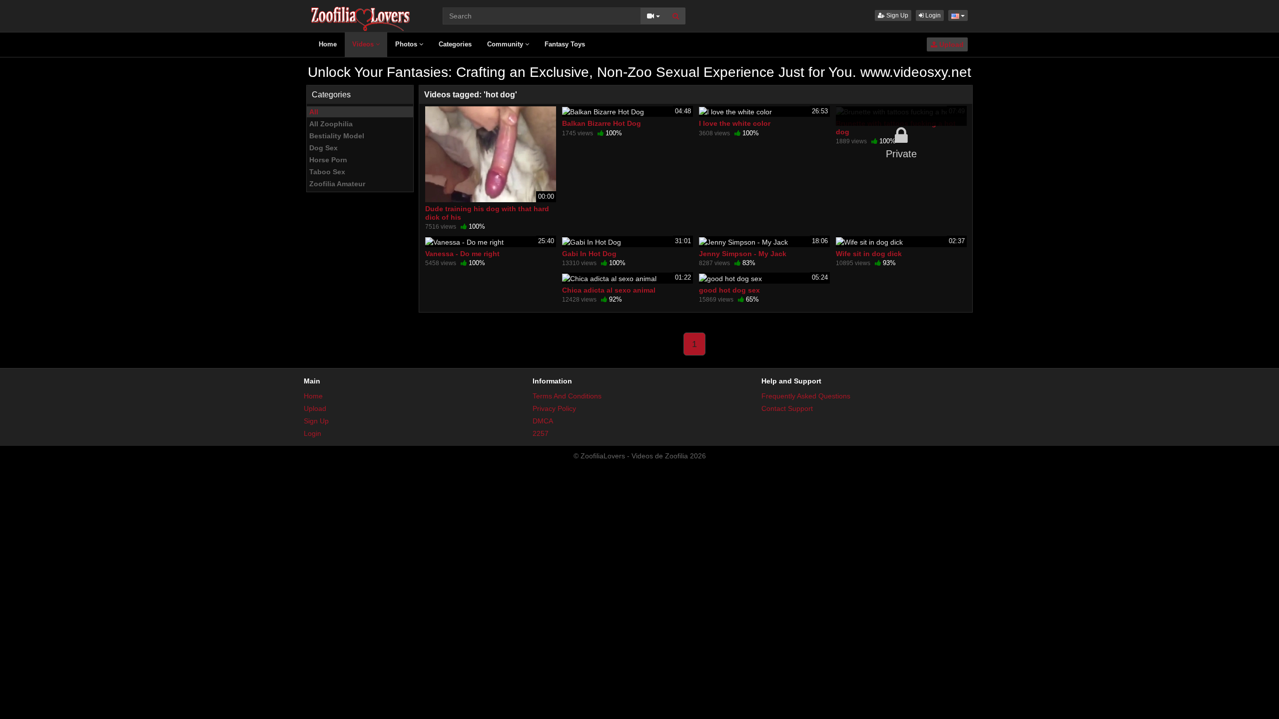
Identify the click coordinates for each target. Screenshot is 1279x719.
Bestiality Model (336, 136)
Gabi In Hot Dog (589, 254)
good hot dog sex (729, 290)
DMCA (543, 421)
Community (506, 44)
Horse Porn (328, 160)
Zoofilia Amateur (337, 184)
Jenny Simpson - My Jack (742, 254)
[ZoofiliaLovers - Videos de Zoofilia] (361, 15)
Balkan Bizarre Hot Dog (601, 123)
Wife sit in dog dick (869, 254)
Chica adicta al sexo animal (608, 290)
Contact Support (787, 408)
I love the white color (734, 123)
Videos (364, 44)
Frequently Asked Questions (805, 396)
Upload (950, 44)
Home (328, 44)
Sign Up (896, 15)
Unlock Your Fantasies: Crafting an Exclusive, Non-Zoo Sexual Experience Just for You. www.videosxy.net (639, 72)
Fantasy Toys (565, 44)
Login (932, 15)
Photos (407, 44)
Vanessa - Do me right (462, 254)
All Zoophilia (331, 124)
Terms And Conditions (567, 396)
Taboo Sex (327, 172)
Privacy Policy (554, 408)
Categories (455, 44)
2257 (541, 433)
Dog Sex (323, 148)
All (313, 112)
